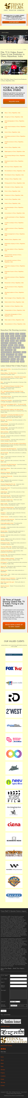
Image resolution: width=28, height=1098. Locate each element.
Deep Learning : (5, 431)
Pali (16, 354)
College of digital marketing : (8, 558)
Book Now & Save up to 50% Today (14, 625)
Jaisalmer (10, 345)
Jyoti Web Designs (5, 1026)
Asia (11, 49)
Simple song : (4, 570)
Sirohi (22, 359)
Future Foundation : (5, 439)
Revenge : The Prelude (6, 420)
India (15, 49)
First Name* (4, 975)
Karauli (23, 347)
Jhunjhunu (3, 347)
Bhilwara (24, 336)
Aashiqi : (3, 539)
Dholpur (7, 340)
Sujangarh (12, 361)
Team (2, 1066)
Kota (15, 349)
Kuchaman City (17, 352)
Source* (3, 1001)
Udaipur (22, 361)
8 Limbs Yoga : (4, 554)
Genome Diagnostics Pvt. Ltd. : (8, 484)
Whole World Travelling (6, 1045)
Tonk (18, 361)
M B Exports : (4, 562)
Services (3, 1069)
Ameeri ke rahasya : (6, 472)
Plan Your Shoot (14, 22)
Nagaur (3, 354)
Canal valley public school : (7, 523)
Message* (3, 990)
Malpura (24, 352)
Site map (3, 1082)
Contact (3, 1085)
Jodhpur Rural (16, 347)
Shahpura (13, 359)
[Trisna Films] (14, 6)
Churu (18, 338)
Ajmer (2, 333)
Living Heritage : (5, 424)
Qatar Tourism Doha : (6, 369)
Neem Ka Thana (10, 354)
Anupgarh (11, 333)
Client (2, 1063)
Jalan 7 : (3, 456)
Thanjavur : (3, 512)
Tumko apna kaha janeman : (8, 519)
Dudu (17, 340)
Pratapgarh (4, 356)
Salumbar (17, 356)
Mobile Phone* (3, 986)
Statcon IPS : (4, 566)
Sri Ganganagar (5, 361)
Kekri (2, 349)
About (2, 1060)
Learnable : (3, 527)
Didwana (12, 340)
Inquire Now (14, 101)
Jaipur (19, 343)
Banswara (22, 333)
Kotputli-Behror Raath (6, 352)
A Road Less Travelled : (6, 400)
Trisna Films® (24, 1092)
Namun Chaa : (4, 574)
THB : (2, 480)
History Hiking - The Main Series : (9, 373)
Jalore (16, 345)
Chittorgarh (13, 338)
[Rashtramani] (12, 1032)
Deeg (2, 340)
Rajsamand (11, 356)
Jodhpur (10, 347)
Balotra (17, 333)
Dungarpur (22, 340)
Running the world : (5, 488)
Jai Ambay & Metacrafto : (7, 476)
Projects (3, 1072)
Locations (7, 49)
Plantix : (3, 460)
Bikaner (3, 338)
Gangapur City (4, 343)
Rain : (2, 382)
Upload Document (3, 1005)
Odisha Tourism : (5, 516)
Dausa (23, 338)
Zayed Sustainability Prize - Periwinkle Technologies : (14, 377)
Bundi (7, 338)
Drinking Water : (5, 427)
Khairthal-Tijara (8, 349)
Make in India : (4, 503)
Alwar (6, 333)
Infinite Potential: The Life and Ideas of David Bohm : (14, 443)
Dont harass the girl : (6, 495)
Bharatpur (17, 336)
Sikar (18, 359)
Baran (2, 336)
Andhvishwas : (4, 492)
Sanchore (23, 356)
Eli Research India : (5, 542)
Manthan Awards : (5, 586)
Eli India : (3, 535)
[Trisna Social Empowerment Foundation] (14, 1040)
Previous (1, 38)
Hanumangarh (13, 343)
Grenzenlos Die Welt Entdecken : (9, 448)
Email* (3, 982)
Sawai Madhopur (5, 359)
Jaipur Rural (4, 345)
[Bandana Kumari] (11, 1021)
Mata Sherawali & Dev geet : (8, 582)
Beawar (12, 336)
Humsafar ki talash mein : (7, 499)
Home (2, 49)
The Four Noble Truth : (6, 546)
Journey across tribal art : (7, 550)
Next (26, 38)
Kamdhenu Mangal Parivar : (7, 507)
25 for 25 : (3, 435)
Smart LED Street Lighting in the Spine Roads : (12, 409)
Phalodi (20, 354)
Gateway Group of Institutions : (8, 578)
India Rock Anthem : (6, 468)
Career (2, 1079)
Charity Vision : (4, 531)
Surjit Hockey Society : (6, 396)
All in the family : (5, 452)
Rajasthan (20, 49)
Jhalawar (21, 345)
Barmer (7, 336)
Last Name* (4, 978)
